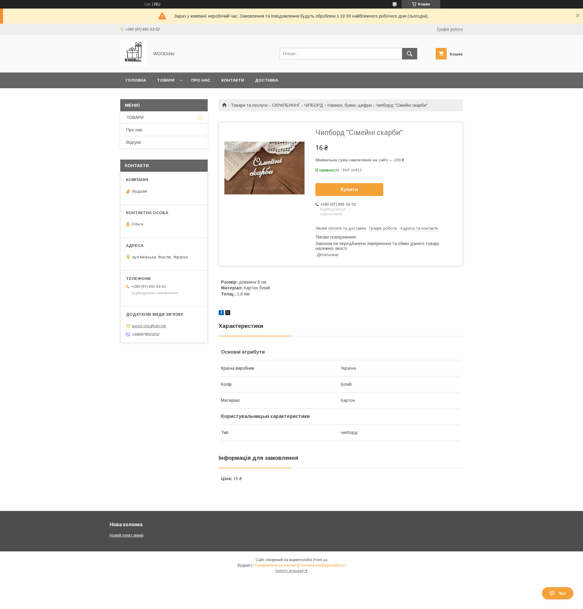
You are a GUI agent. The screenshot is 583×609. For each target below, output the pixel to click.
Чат (562, 593)
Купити (349, 189)
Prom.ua (320, 560)
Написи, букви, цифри (350, 105)
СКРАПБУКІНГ (286, 105)
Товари (165, 80)
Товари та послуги (249, 105)
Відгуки (133, 142)
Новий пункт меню (127, 535)
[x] (227, 313)
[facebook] (221, 313)
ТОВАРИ (135, 117)
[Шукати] (409, 53)
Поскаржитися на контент (275, 565)
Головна (136, 80)
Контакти (232, 80)
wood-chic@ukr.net (149, 326)
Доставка (266, 80)
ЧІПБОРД (313, 105)
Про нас (200, 80)
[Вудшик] (133, 64)
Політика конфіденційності (322, 565)
